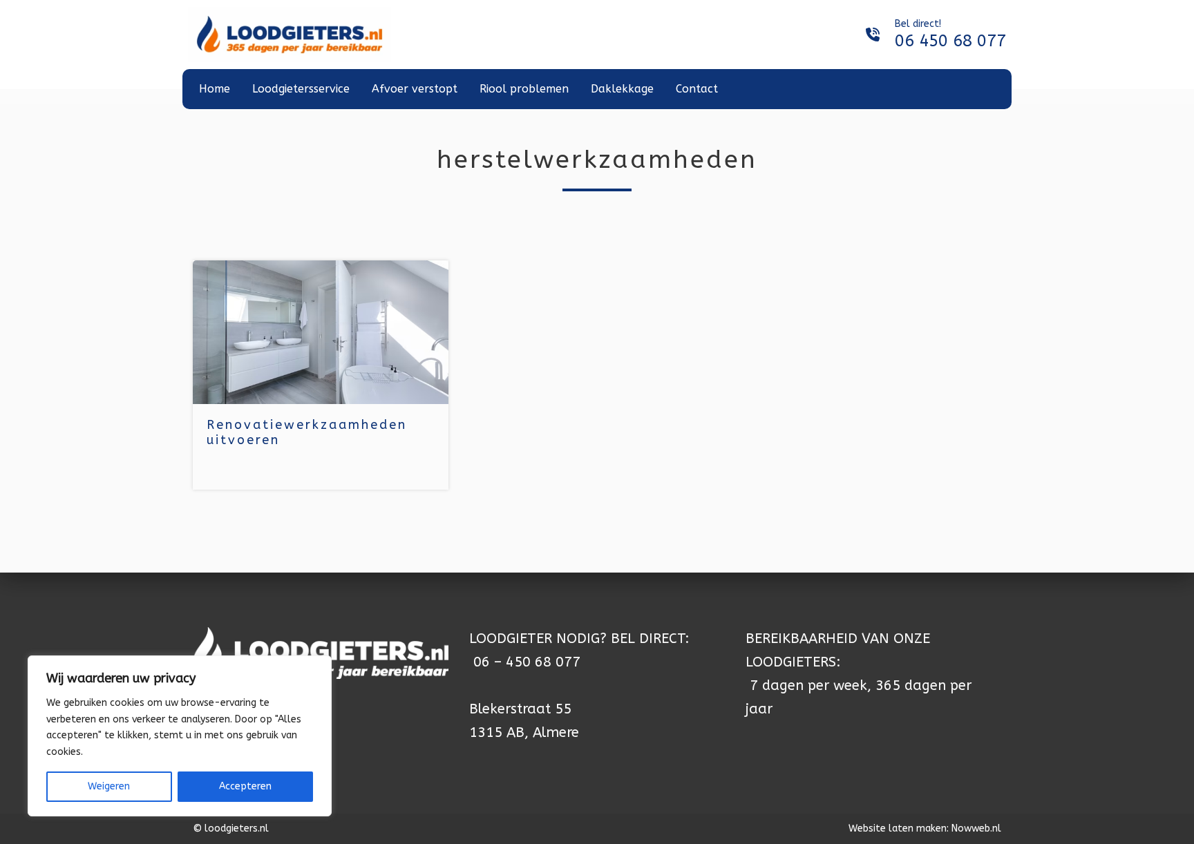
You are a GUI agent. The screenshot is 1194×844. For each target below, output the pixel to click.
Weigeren (109, 786)
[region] (180, 735)
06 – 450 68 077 (526, 662)
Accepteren (245, 786)
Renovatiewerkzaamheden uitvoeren (307, 432)
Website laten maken (898, 828)
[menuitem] (214, 89)
